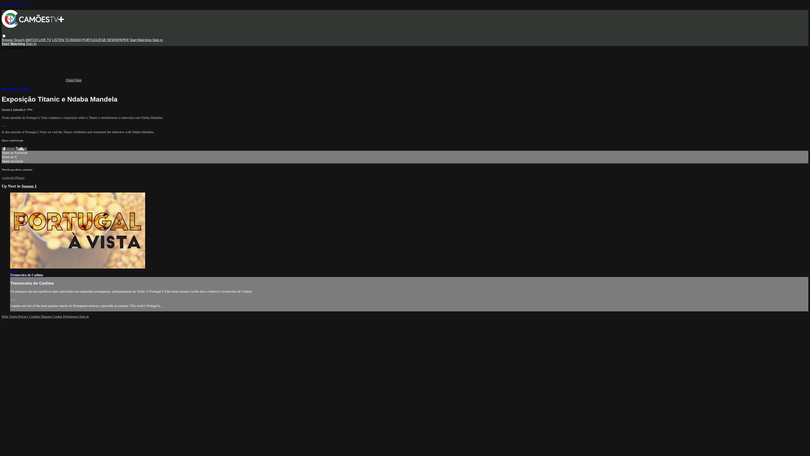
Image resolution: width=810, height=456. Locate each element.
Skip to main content (15, 3)
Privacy (23, 316)
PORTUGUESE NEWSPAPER (105, 40)
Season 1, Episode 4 (14, 109)
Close (70, 80)
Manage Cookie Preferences (60, 316)
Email (23, 149)
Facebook (9, 149)
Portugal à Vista (16, 88)
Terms (13, 316)
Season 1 (29, 186)
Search (20, 40)
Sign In (31, 44)
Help (5, 316)
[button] (4, 36)
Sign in (157, 40)
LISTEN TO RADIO (66, 40)
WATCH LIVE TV (38, 40)
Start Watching (141, 40)
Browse (8, 40)
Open (78, 80)
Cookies (35, 316)
